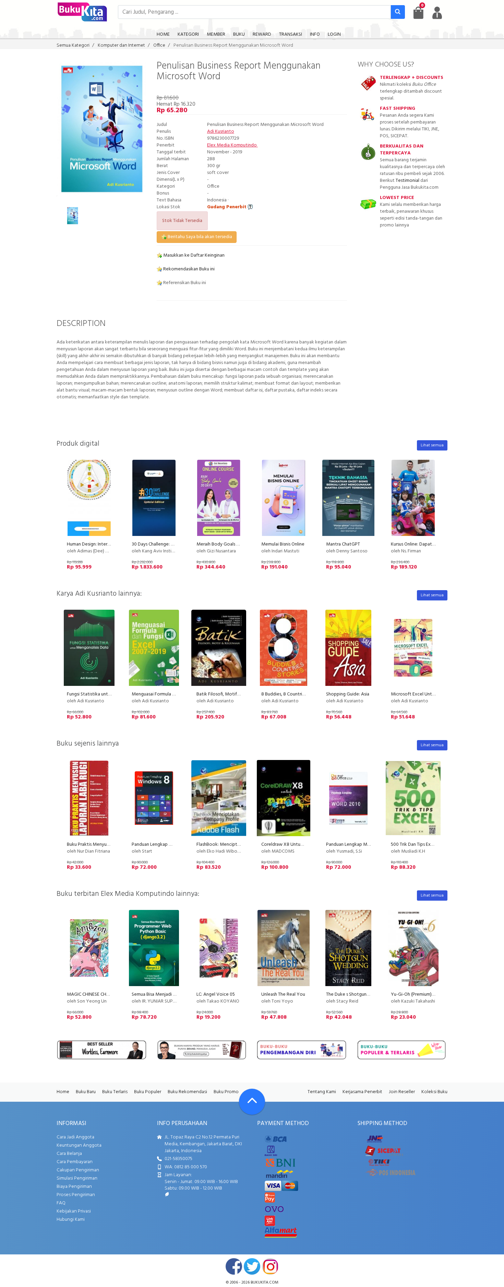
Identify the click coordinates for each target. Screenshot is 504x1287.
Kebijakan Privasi (74, 1211)
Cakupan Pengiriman (78, 1170)
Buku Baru (86, 1092)
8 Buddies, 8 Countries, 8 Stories (294, 694)
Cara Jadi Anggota (75, 1137)
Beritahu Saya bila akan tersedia (199, 237)
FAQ (61, 1203)
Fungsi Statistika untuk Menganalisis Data (109, 694)
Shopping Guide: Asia (347, 694)
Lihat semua (432, 445)
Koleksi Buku (434, 1092)
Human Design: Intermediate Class (101, 544)
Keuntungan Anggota (79, 1145)
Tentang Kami (322, 1092)
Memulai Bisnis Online (282, 544)
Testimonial (407, 181)
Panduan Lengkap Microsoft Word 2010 (366, 845)
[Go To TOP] (252, 1102)
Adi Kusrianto (220, 132)
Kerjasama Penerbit (362, 1092)
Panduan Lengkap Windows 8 (162, 845)
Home (63, 1092)
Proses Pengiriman (76, 1195)
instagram (270, 1266)
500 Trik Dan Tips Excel (414, 845)
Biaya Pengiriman (74, 1187)
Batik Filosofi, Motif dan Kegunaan (231, 694)
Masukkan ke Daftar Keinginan (193, 255)
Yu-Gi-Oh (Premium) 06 (414, 994)
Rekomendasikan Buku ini (188, 269)
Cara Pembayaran (75, 1162)
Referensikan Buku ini (184, 283)
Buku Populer (147, 1092)
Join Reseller (402, 1092)
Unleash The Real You (283, 994)
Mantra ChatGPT (343, 544)
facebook (233, 1266)
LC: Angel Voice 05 (215, 994)
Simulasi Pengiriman (77, 1178)
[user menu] (437, 12)
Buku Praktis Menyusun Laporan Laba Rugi (109, 845)
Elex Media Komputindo (232, 145)
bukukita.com (264, 1282)
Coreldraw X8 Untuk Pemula (290, 845)
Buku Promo (226, 1092)
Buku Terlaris (115, 1092)
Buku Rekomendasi (187, 1092)
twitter (252, 1266)
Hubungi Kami (71, 1220)
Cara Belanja (69, 1154)
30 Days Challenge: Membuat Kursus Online (175, 544)
